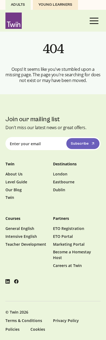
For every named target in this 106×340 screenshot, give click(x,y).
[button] (94, 20)
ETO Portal (63, 236)
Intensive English (21, 236)
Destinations (65, 163)
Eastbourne (63, 181)
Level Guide (16, 181)
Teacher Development (25, 244)
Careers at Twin (67, 265)
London (60, 174)
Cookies (37, 329)
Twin (9, 197)
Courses (12, 218)
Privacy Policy (66, 320)
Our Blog (13, 189)
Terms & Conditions (23, 320)
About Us (14, 174)
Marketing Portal (69, 244)
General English (19, 228)
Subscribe (80, 143)
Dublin (59, 189)
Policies (12, 329)
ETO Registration (68, 228)
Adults (18, 4)
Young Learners (55, 4)
